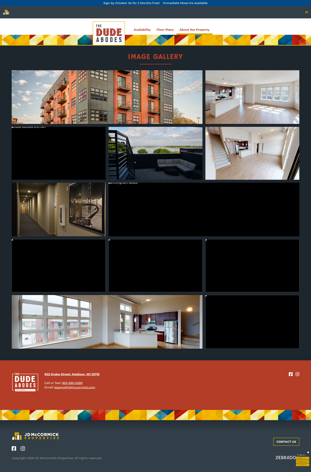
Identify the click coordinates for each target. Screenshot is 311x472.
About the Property (194, 29)
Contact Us (286, 441)
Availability (142, 29)
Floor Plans (165, 29)
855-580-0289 (72, 383)
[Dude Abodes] (109, 33)
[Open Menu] (306, 12)
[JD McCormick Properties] (6, 12)
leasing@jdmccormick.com (74, 387)
